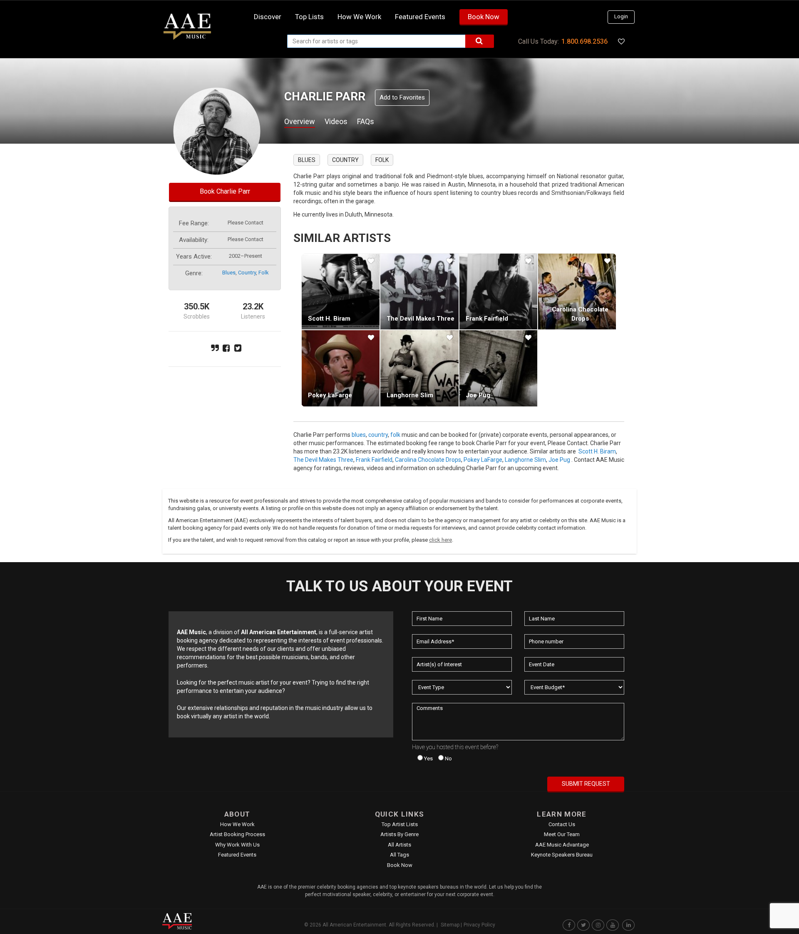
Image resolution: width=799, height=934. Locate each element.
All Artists (399, 845)
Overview (299, 121)
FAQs (365, 121)
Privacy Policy (479, 925)
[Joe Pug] (498, 368)
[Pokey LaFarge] (341, 368)
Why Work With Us (237, 845)
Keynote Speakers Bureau (562, 855)
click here (440, 540)
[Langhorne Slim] (419, 368)
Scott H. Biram (329, 318)
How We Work (237, 824)
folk (263, 272)
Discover (267, 16)
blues (229, 272)
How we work (359, 16)
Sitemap (450, 925)
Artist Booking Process (237, 834)
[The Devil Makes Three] (419, 291)
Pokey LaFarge (330, 395)
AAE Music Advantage (562, 845)
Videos (336, 121)
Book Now (483, 16)
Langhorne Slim (410, 395)
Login (621, 16)
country (247, 272)
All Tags (399, 855)
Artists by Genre (399, 834)
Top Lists (309, 16)
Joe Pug (478, 395)
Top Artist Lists (400, 824)
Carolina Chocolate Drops (428, 459)
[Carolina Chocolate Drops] (577, 291)
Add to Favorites (402, 97)
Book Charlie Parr (225, 191)
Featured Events (420, 16)
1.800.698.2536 (584, 41)
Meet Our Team (562, 834)
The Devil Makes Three (420, 318)
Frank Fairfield (487, 318)
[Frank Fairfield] (498, 291)
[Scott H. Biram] (341, 291)
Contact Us (561, 824)
